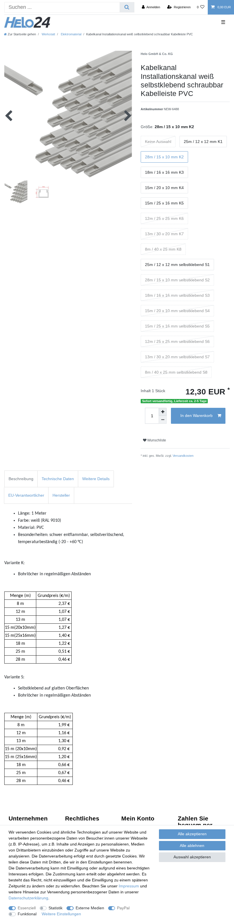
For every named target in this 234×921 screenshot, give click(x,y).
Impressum (129, 886)
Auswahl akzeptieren (192, 857)
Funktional (27, 914)
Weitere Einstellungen (61, 914)
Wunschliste (156, 440)
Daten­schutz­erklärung (28, 898)
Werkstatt (48, 34)
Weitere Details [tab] (96, 478)
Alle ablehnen (192, 845)
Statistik (55, 908)
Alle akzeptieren (192, 834)
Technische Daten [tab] (58, 478)
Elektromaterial (70, 34)
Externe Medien (90, 908)
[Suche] (127, 7)
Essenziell (27, 908)
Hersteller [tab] (61, 495)
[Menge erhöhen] (163, 412)
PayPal (123, 908)
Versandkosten (183, 455)
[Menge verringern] (163, 420)
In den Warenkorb (196, 415)
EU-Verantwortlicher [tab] (26, 495)
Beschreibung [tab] (21, 478)
